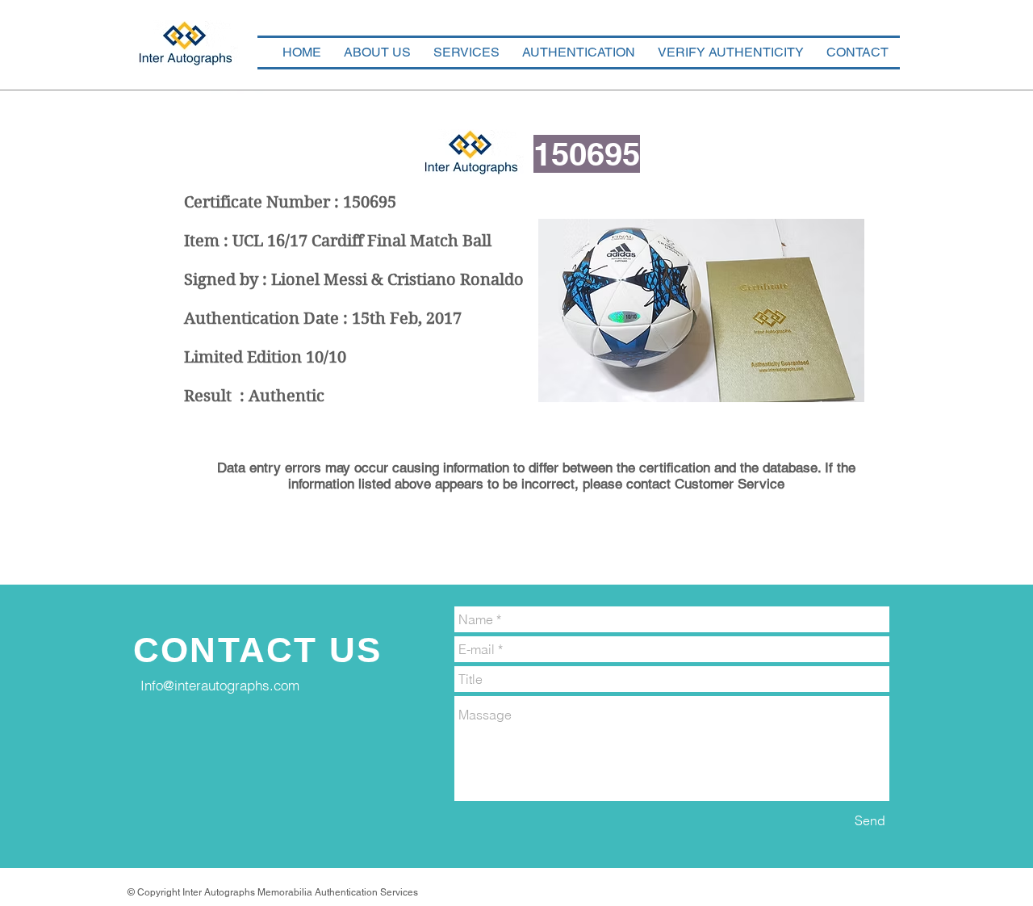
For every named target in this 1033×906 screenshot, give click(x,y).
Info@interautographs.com (219, 685)
